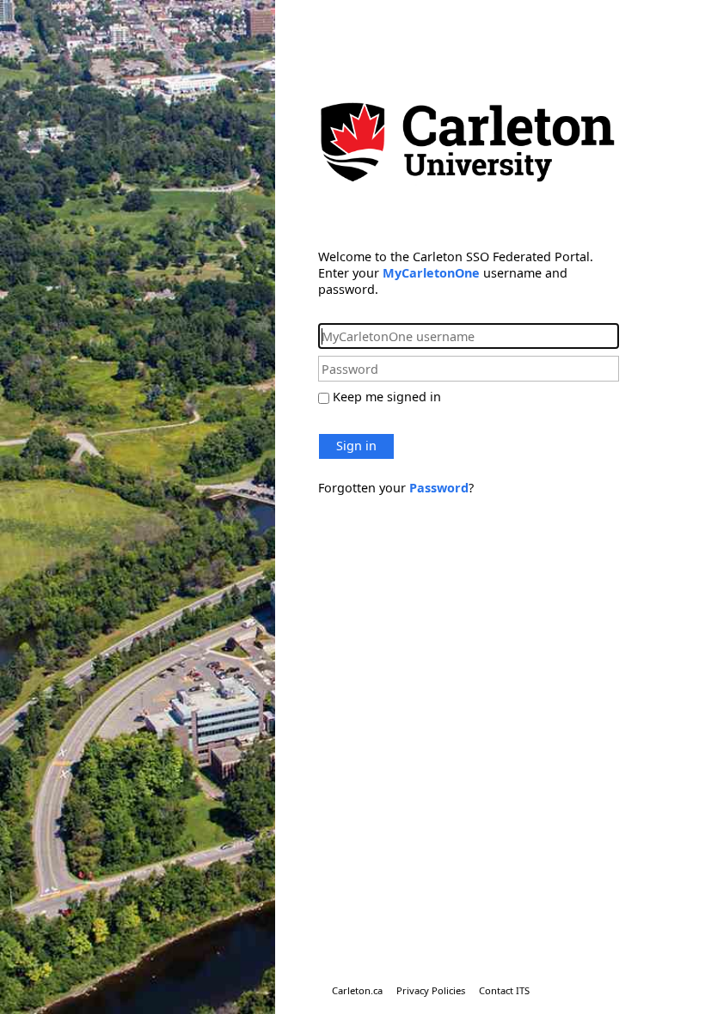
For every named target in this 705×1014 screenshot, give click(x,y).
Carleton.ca (357, 990)
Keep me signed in (387, 396)
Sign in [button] (356, 445)
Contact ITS (504, 990)
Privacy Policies (430, 990)
